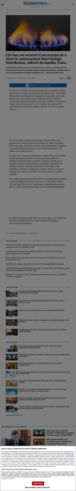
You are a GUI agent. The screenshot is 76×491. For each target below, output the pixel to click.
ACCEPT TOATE (38, 483)
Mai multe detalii (70, 454)
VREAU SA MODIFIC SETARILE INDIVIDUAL (37, 487)
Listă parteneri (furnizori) (8, 478)
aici (2, 463)
